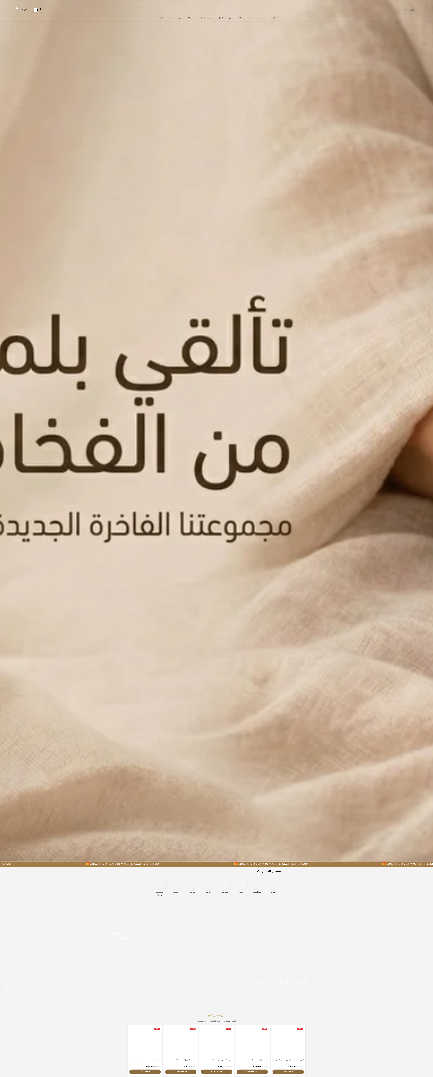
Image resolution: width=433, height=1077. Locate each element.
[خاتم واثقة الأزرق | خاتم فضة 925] (180, 1042)
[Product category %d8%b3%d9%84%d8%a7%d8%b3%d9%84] (224, 885)
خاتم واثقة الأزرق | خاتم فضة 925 (186, 1060)
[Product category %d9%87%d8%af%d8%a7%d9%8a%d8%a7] (273, 885)
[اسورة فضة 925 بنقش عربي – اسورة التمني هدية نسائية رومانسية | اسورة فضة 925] (288, 1042)
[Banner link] (343, 930)
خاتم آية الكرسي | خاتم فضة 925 (222, 1060)
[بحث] (13, 10)
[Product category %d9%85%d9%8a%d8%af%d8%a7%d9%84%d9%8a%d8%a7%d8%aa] (257, 885)
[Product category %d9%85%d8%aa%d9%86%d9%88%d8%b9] (241, 885)
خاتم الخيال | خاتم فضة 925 (259, 1060)
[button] (288, 1072)
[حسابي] (35, 10)
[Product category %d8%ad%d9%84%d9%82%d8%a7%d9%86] (176, 885)
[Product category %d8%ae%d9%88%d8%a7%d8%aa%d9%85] (208, 885)
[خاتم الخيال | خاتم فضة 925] (252, 1042)
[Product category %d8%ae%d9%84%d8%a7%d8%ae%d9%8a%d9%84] (192, 885)
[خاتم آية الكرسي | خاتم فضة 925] (216, 1042)
